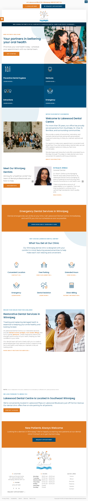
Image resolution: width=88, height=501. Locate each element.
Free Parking (44, 272)
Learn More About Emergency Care (44, 224)
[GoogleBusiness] (19, 488)
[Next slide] (82, 181)
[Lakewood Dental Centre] (44, 21)
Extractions (8, 100)
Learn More (7, 81)
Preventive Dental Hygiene (14, 78)
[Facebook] (14, 488)
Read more (57, 195)
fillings (37, 332)
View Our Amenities (43, 275)
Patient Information (71, 295)
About (71, 479)
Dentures (49, 78)
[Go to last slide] (32, 181)
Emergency (50, 100)
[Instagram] (16, 488)
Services (71, 481)
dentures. (16, 334)
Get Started (11, 53)
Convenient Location (16, 272)
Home (72, 476)
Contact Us (16, 275)
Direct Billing (71, 293)
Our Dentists (12, 185)
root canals (30, 332)
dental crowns (14, 332)
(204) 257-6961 (16, 485)
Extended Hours (71, 272)
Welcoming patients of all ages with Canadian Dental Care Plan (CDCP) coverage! (43, 24)
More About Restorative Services (15, 350)
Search (20, 498)
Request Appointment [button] (54, 6)
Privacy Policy (5, 498)
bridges (22, 332)
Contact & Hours (11, 410)
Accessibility (14, 498)
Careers (71, 486)
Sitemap (26, 498)
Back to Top (32, 498)
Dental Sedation (44, 293)
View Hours (71, 275)
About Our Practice (53, 159)
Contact (71, 489)
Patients (71, 484)
